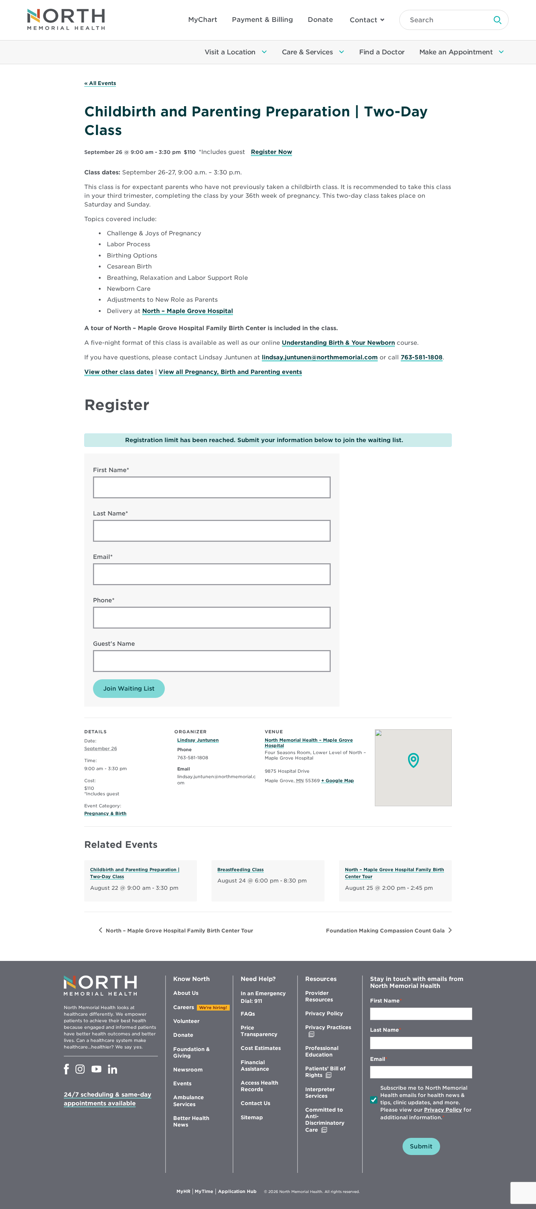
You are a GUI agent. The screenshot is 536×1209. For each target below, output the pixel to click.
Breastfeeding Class (240, 869)
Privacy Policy (324, 1013)
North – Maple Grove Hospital (187, 311)
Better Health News (191, 1121)
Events (182, 1083)
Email (377, 1059)
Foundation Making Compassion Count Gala (385, 931)
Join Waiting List (129, 688)
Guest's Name (114, 643)
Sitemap (252, 1117)
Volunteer (186, 1021)
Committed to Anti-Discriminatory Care (327, 1120)
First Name (385, 1001)
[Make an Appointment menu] (501, 52)
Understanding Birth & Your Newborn (338, 342)
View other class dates (118, 371)
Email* (103, 556)
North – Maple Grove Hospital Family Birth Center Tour (179, 931)
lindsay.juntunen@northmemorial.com (320, 357)
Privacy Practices (328, 1030)
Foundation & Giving (191, 1052)
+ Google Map (337, 780)
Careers (183, 1007)
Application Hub (237, 1191)
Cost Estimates (261, 1048)
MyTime (205, 1191)
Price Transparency (259, 1031)
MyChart (202, 19)
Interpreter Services (320, 1092)
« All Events (100, 83)
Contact (363, 20)
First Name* (111, 470)
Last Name (384, 1030)
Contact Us (255, 1103)
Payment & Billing (262, 19)
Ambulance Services (188, 1100)
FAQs (248, 1014)
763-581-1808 (422, 357)
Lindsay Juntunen (198, 740)
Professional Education (321, 1051)
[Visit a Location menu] (264, 52)
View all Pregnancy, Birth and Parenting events (230, 371)
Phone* (103, 600)
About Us (185, 993)
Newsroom (188, 1070)
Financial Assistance (255, 1065)
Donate (320, 19)
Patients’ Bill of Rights (329, 1072)
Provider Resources (319, 996)
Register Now (271, 151)
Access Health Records (259, 1086)
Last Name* (110, 513)
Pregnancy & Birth (105, 813)
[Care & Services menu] (341, 52)
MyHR (184, 1191)
